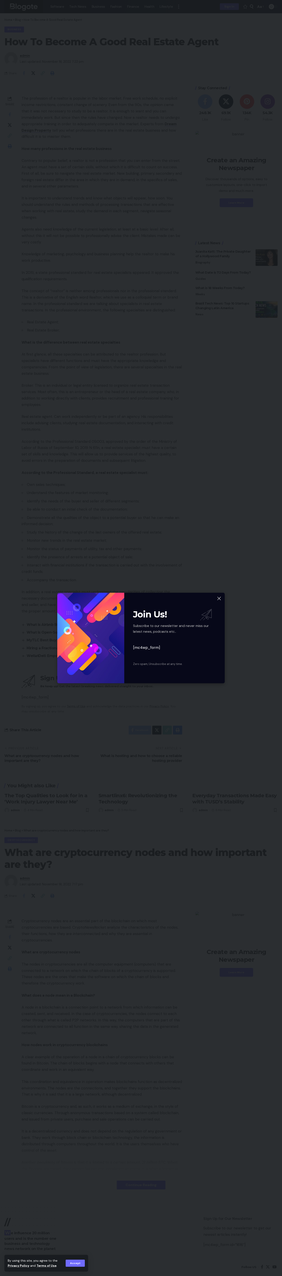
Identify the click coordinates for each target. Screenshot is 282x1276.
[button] (75, 1263)
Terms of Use (46, 1266)
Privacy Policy (18, 1266)
